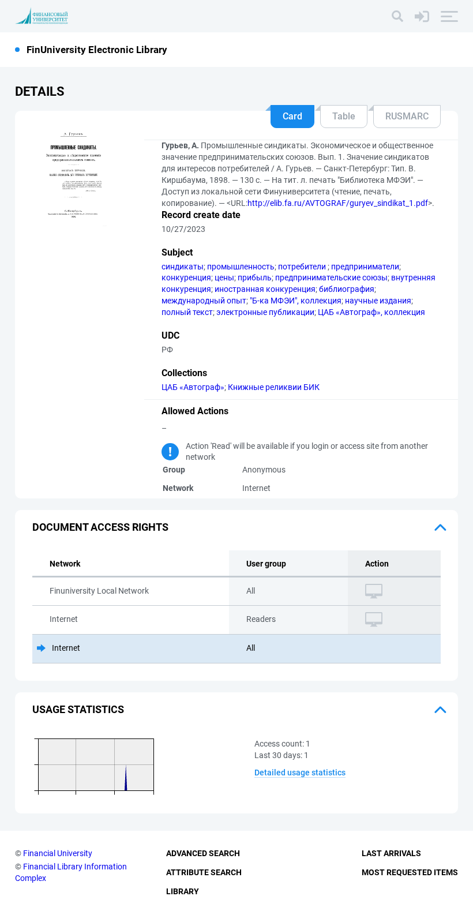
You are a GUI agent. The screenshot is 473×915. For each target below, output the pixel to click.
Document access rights (100, 527)
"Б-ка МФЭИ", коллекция (295, 300)
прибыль (255, 277)
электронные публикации (265, 312)
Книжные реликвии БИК (274, 387)
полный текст (187, 312)
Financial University (57, 853)
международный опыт (204, 300)
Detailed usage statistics (300, 772)
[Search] (397, 16)
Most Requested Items (410, 872)
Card (292, 116)
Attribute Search (204, 872)
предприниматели (365, 266)
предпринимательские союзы (331, 277)
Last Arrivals (391, 853)
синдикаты (183, 266)
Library (182, 891)
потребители (303, 266)
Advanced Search (203, 853)
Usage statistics (78, 709)
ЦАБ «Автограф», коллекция (371, 312)
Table (343, 116)
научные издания (378, 300)
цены (224, 277)
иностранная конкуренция (265, 289)
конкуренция (186, 277)
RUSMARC (407, 116)
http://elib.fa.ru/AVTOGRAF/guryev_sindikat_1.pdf (337, 203)
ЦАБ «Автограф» (193, 387)
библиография (346, 289)
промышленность (241, 266)
